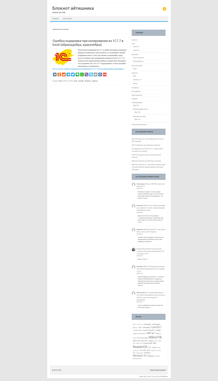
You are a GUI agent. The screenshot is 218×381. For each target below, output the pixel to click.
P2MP (137, 343)
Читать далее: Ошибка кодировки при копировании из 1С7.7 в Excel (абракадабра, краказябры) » (88, 69)
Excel (75, 81)
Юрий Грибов (141, 249)
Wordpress (164, 376)
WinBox (147, 353)
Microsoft (135, 54)
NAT (146, 341)
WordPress (135, 87)
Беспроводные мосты (140, 109)
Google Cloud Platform (139, 333)
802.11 (135, 324)
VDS (148, 350)
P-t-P (134, 343)
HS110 (134, 338)
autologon (156, 324)
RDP (134, 76)
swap (154, 347)
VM (156, 350)
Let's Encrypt (142, 338)
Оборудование (137, 102)
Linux (133, 43)
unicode (81, 81)
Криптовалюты (137, 95)
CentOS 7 (136, 46)
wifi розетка (139, 353)
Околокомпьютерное (139, 124)
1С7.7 (71, 81)
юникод (95, 81)
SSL (149, 347)
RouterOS (140, 347)
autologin (147, 324)
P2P (141, 343)
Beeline (135, 327)
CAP (139, 327)
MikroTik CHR (138, 341)
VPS (159, 350)
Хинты (60, 81)
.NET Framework (138, 57)
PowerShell (147, 343)
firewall (151, 330)
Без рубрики (136, 91)
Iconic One (142, 376)
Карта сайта (67, 18)
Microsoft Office (137, 65)
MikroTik (136, 105)
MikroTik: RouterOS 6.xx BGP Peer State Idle (146, 161)
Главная (55, 18)
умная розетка (137, 358)
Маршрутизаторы (139, 116)
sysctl (158, 347)
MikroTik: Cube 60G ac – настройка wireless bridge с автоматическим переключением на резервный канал (148, 167)
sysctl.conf (136, 350)
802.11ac (139, 324)
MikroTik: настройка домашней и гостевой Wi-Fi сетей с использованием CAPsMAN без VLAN (151, 208)
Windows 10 (137, 79)
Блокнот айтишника (73, 8)
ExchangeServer (138, 61)
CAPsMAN (146, 327)
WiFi (134, 353)
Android (134, 40)
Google (158, 330)
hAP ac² (150, 333)
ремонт (157, 356)
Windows (88, 81)
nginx (151, 341)
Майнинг (134, 98)
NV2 (155, 341)
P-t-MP (159, 341)
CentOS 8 (136, 50)
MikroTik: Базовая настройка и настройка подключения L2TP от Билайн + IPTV (151, 251)
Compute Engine (137, 330)
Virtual (153, 350)
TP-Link (143, 350)
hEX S (158, 333)
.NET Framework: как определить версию (146, 145)
